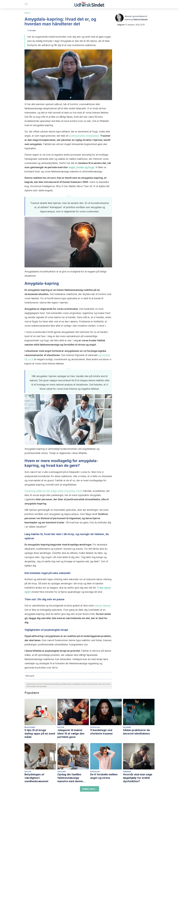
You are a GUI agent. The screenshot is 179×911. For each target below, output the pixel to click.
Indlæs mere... (89, 789)
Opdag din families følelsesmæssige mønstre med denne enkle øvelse (70, 778)
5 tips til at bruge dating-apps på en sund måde (40, 734)
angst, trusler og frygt (81, 167)
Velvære (127, 727)
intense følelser (102, 605)
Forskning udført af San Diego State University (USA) (53, 491)
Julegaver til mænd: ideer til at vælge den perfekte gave (70, 734)
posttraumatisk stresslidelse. (84, 135)
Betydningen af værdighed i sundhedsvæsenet (36, 778)
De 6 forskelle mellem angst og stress (103, 776)
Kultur (60, 727)
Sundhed (127, 772)
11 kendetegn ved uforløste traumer (101, 732)
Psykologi (95, 727)
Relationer (30, 727)
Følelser (61, 772)
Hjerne (27, 13)
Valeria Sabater (140, 19)
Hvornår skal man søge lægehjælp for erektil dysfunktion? (137, 778)
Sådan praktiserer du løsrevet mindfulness (136, 732)
